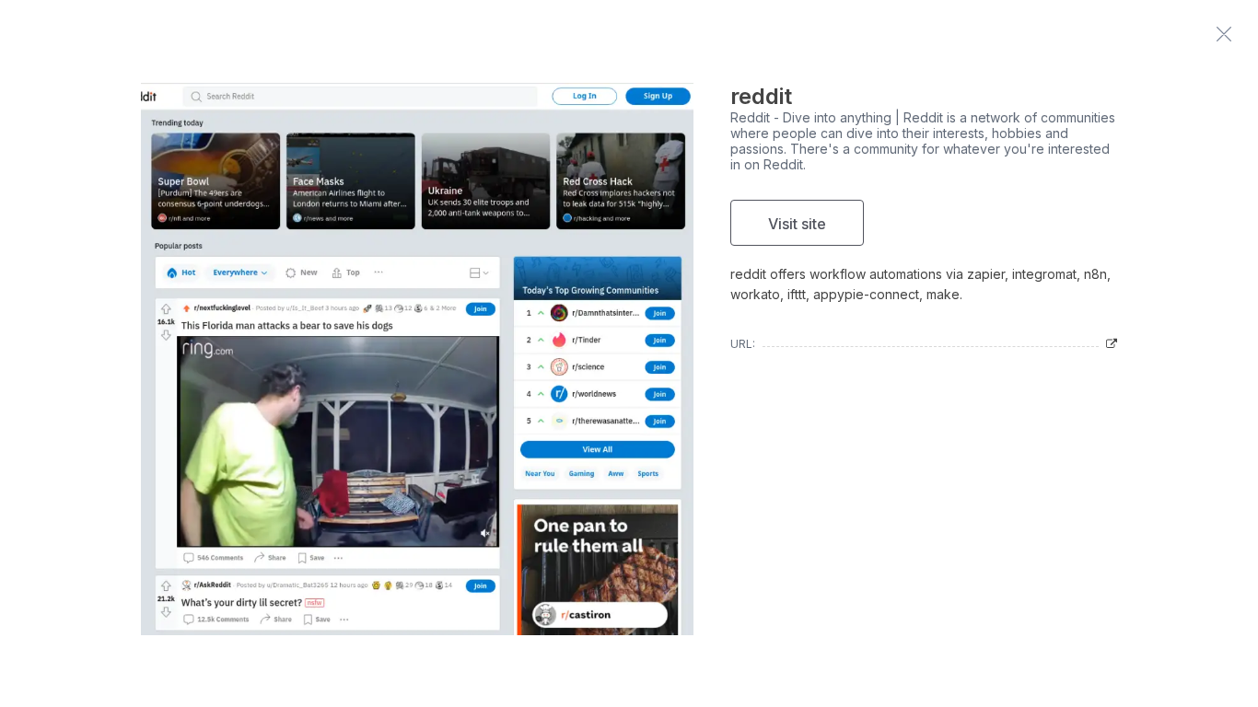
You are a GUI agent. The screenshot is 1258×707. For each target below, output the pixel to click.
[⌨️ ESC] (1224, 34)
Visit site (797, 223)
